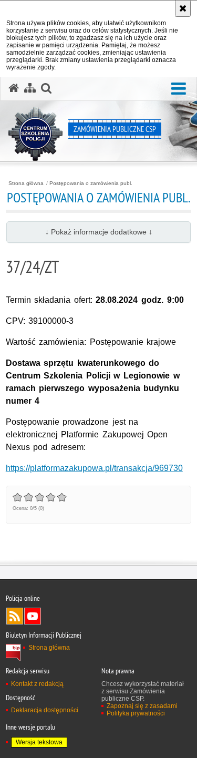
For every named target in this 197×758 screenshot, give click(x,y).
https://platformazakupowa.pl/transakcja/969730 (94, 468)
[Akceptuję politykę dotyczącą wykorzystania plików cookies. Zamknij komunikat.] (183, 8)
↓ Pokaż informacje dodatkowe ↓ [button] (98, 232)
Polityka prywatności (136, 713)
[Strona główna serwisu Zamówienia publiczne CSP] (13, 88)
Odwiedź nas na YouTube (32, 616)
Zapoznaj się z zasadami (142, 706)
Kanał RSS (14, 616)
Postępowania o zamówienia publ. (90, 183)
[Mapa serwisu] (30, 88)
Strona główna (26, 183)
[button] (178, 89)
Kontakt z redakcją (37, 684)
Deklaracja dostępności (44, 710)
